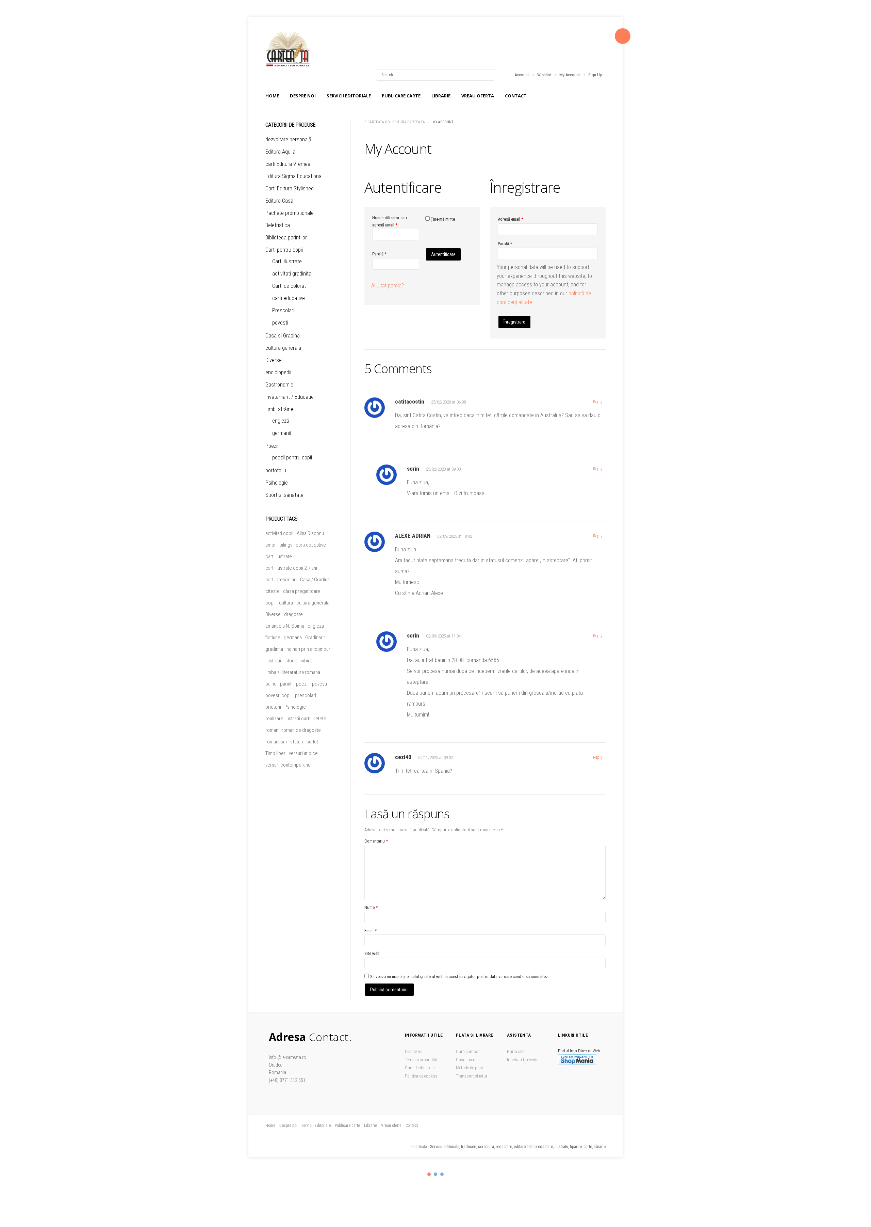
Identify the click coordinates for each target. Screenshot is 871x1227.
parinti (286, 684)
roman (271, 730)
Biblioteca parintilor (286, 237)
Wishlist (544, 74)
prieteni (273, 707)
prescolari (305, 695)
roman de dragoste (301, 730)
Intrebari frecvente (522, 1059)
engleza (316, 626)
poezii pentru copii (292, 457)
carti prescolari (281, 580)
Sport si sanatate (284, 495)
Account (521, 74)
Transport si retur (471, 1076)
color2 (435, 1174)
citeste (272, 591)
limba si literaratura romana (292, 672)
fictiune (272, 637)
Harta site (515, 1051)
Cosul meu (465, 1059)
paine (271, 684)
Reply (597, 401)
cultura (286, 603)
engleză (280, 421)
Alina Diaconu (310, 533)
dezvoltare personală (288, 139)
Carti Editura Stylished (289, 188)
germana (293, 637)
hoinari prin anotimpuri (308, 649)
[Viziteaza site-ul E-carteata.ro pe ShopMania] (577, 1063)
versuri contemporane (288, 765)
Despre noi (303, 96)
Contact (516, 96)
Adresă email (510, 219)
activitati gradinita (291, 273)
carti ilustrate (278, 556)
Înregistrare (514, 322)
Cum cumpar (468, 1051)
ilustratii (273, 661)
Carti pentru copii (284, 250)
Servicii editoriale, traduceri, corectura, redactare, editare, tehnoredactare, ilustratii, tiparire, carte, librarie (518, 1146)
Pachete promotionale (289, 213)
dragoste (293, 614)
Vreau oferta (477, 96)
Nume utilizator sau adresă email (394, 221)
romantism (276, 742)
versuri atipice (303, 753)
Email (370, 930)
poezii (302, 684)
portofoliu (275, 470)
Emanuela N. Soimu (284, 626)
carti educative (288, 298)
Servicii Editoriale (349, 96)
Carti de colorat (289, 286)
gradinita (274, 649)
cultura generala (283, 348)
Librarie (440, 96)
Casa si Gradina (282, 335)
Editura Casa (279, 201)
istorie (290, 661)
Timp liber (275, 753)
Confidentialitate (419, 1067)
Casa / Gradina (315, 580)
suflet (312, 742)
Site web (372, 953)
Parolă (379, 253)
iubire (306, 661)
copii (270, 603)
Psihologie (276, 482)
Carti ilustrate (287, 261)
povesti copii (278, 695)
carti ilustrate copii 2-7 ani (291, 568)
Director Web (589, 1050)
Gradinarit (315, 637)
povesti (280, 322)
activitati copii (279, 533)
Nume (371, 907)
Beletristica (277, 225)
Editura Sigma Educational (294, 176)
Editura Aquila (280, 151)
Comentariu (376, 841)
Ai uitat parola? (387, 285)
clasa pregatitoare (302, 591)
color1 (429, 1174)
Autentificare (443, 254)
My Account (569, 74)
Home (272, 96)
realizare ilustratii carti (287, 718)
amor (270, 545)
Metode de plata (470, 1067)
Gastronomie (279, 384)
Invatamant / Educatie (289, 397)
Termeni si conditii (421, 1059)
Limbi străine (279, 409)
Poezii (271, 446)
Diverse (273, 360)
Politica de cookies (421, 1076)
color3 (442, 1174)
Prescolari (283, 310)
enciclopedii (278, 372)
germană (282, 433)
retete (320, 718)
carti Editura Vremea (287, 164)
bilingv (285, 545)
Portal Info (567, 1050)
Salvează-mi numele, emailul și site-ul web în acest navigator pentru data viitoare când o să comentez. (459, 976)
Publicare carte (401, 96)
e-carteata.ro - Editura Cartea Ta (394, 122)
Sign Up (595, 74)
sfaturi (296, 742)
